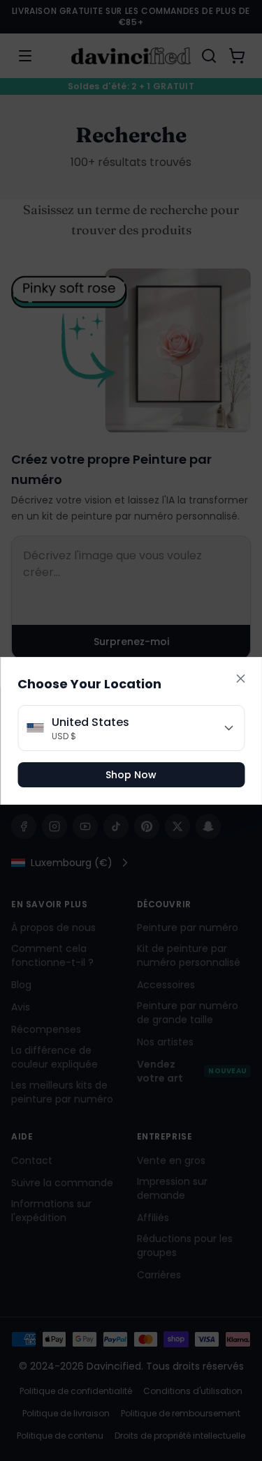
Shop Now (131, 775)
